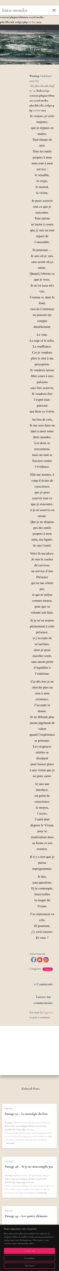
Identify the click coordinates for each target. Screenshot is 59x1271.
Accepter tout (29, 1251)
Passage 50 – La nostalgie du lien (26, 1114)
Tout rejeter (29, 1265)
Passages (47, 969)
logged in (48, 1012)
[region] (29, 1248)
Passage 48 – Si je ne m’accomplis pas (29, 1167)
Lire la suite (9, 1143)
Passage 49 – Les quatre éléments (26, 1216)
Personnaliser (29, 1258)
